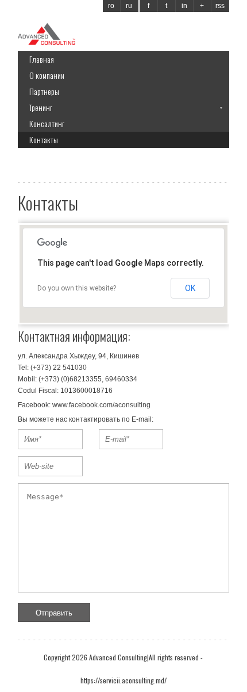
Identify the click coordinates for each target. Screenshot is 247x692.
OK (190, 288)
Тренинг (40, 107)
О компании (46, 75)
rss (220, 6)
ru (129, 6)
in (184, 6)
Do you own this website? (76, 288)
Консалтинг (46, 123)
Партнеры (44, 91)
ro (111, 6)
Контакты (43, 139)
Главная (41, 59)
